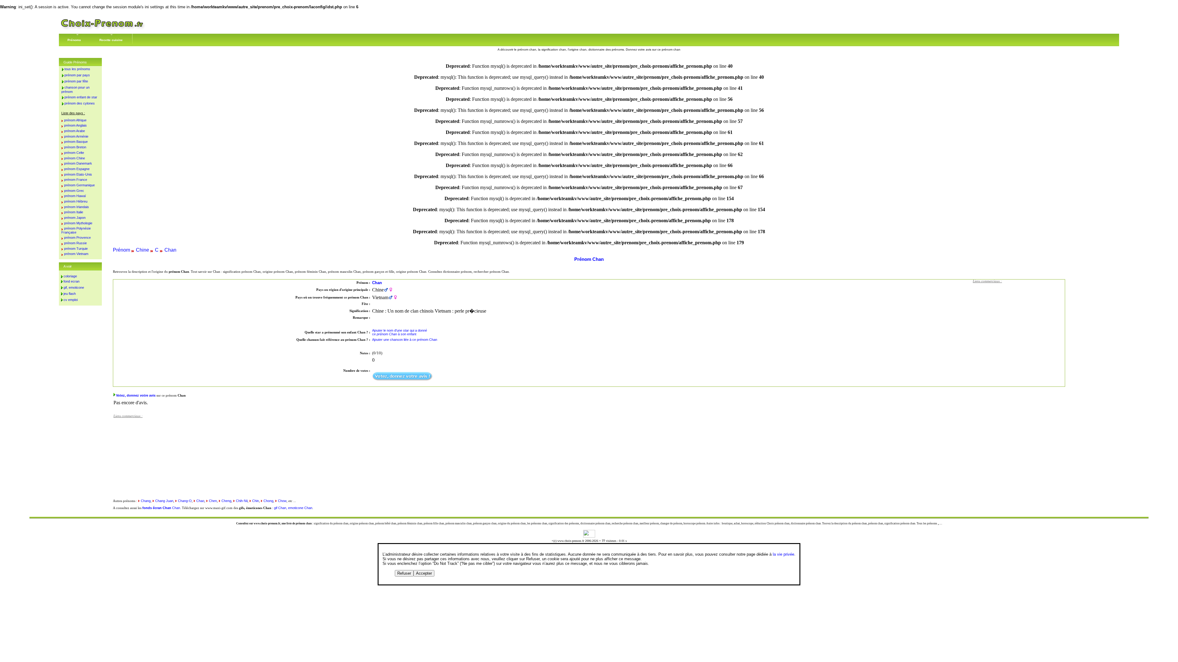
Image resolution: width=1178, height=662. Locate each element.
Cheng (226, 501)
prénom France (75, 179)
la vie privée (783, 554)
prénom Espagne (77, 169)
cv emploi (71, 300)
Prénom (121, 250)
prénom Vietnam (76, 254)
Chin (255, 501)
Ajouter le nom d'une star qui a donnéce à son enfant (399, 332)
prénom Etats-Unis (78, 174)
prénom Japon (75, 217)
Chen (213, 501)
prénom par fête (76, 81)
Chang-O (185, 501)
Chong (268, 501)
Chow (282, 501)
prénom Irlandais (76, 207)
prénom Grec (74, 190)
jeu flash (70, 293)
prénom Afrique (75, 120)
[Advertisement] (1019, 324)
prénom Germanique (79, 185)
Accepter (424, 573)
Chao (200, 501)
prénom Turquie (76, 248)
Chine (142, 250)
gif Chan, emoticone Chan (293, 508)
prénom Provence (77, 237)
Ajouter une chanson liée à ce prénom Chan (404, 339)
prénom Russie (75, 243)
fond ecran (71, 281)
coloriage (70, 276)
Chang (146, 501)
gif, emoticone (74, 287)
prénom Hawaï (75, 196)
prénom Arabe (74, 131)
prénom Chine (74, 158)
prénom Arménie (76, 136)
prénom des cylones (79, 103)
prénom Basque (76, 141)
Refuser (404, 573)
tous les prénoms (77, 69)
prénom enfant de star (80, 97)
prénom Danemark (78, 163)
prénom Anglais (75, 125)
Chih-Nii (242, 501)
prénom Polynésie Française (76, 230)
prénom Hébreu (75, 201)
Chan (170, 250)
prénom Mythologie (78, 223)
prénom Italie (73, 212)
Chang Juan (164, 501)
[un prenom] (102, 29)
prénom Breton (75, 147)
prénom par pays (77, 75)
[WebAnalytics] (589, 535)
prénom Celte (74, 152)
